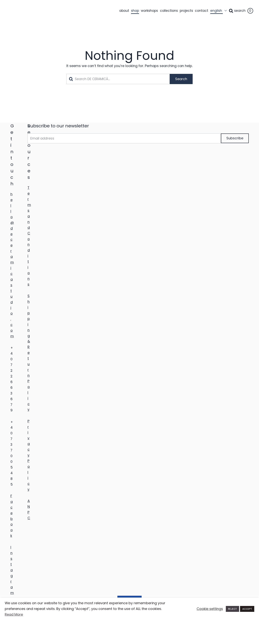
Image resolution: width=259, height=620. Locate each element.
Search (240, 10)
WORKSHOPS (149, 10)
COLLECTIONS (169, 10)
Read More (14, 614)
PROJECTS (186, 10)
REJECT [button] (232, 609)
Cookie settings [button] (210, 608)
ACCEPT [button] (247, 609)
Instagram (12, 570)
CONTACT (201, 10)
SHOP (135, 10)
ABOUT (124, 10)
